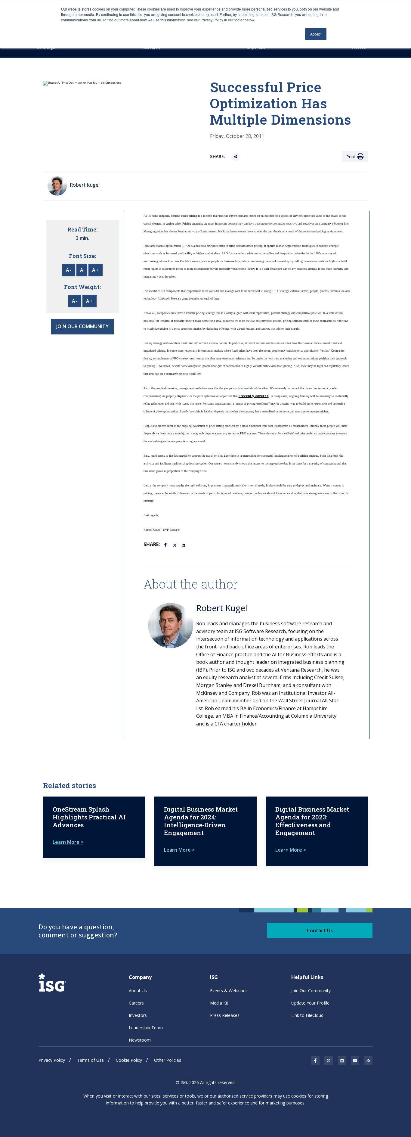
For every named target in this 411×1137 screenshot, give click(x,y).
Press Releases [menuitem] (224, 1015)
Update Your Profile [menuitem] (310, 1003)
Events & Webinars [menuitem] (228, 990)
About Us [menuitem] (138, 990)
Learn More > (68, 842)
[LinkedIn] (183, 545)
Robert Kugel (221, 608)
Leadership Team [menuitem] (146, 1027)
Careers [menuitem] (136, 1003)
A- (69, 270)
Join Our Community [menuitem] (311, 990)
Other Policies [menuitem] (167, 1060)
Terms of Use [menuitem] (90, 1060)
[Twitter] (175, 545)
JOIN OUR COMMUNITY (82, 326)
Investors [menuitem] (138, 1015)
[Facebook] (166, 544)
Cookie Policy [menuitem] (129, 1060)
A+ (95, 270)
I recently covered (254, 396)
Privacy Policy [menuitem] (52, 1060)
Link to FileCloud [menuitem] (307, 1015)
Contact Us (320, 930)
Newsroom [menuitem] (140, 1040)
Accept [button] (315, 33)
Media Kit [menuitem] (219, 1003)
